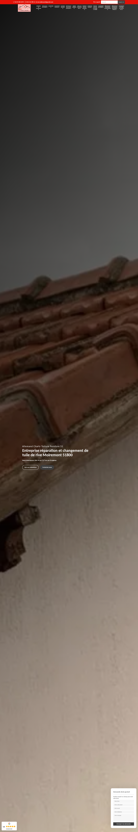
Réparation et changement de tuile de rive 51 (108, 8)
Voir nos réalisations (30, 467)
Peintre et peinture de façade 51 (84, 8)
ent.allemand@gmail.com (45, 2)
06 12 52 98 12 (30, 2)
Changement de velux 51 (57, 7)
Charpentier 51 (50, 7)
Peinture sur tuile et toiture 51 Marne (95, 8)
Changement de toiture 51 (100, 7)
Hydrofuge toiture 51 (90, 7)
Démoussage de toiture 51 (44, 7)
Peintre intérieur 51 (74, 7)
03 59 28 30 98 (19, 2)
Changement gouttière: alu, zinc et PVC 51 (121, 8)
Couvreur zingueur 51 (63, 7)
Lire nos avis (9, 828)
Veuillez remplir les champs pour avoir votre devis (123, 797)
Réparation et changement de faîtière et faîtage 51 (114, 8)
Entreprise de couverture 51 (38, 8)
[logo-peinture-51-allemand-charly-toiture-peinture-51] (24, 8)
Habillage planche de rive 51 (79, 7)
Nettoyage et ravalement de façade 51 (68, 7)
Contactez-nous (47, 467)
